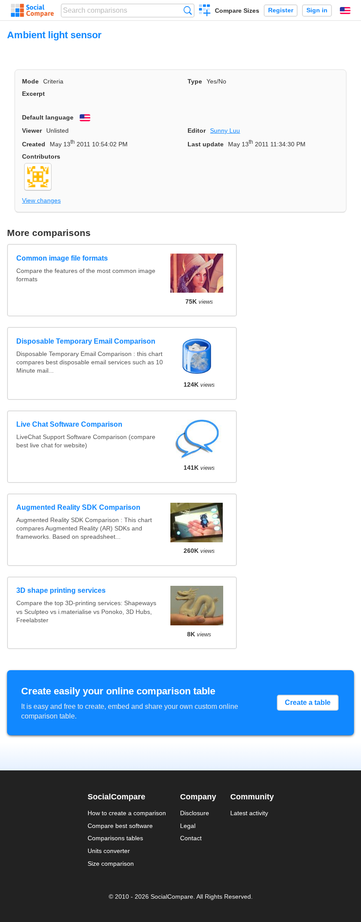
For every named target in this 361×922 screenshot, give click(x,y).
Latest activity (249, 813)
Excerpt (33, 93)
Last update (206, 144)
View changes (41, 200)
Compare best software (120, 825)
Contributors (41, 156)
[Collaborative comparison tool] (32, 10)
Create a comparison (205, 11)
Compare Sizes (237, 10)
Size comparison (111, 863)
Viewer (32, 130)
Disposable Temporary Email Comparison (85, 341)
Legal (187, 825)
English (345, 10)
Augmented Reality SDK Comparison (78, 507)
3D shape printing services (61, 590)
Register (280, 10)
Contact (191, 838)
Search (188, 10)
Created (33, 144)
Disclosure (194, 813)
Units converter (109, 850)
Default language (48, 117)
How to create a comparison (127, 813)
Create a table (308, 702)
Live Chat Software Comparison (69, 424)
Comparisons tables (115, 838)
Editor (197, 130)
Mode (30, 81)
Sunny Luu (225, 130)
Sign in (317, 10)
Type (195, 81)
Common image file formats (62, 258)
